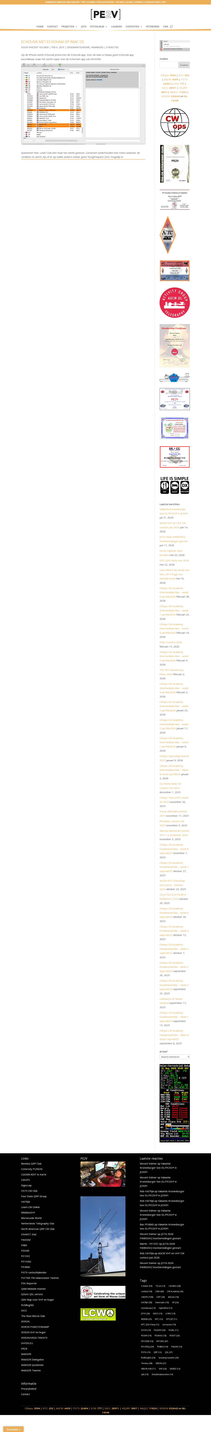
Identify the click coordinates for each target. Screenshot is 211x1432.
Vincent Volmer (39, 47)
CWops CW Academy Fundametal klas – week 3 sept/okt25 (174, 967)
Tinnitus (146, 1363)
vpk (144, 1374)
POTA (145, 1352)
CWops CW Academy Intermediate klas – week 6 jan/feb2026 (174, 628)
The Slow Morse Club (33, 1316)
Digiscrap (26, 1185)
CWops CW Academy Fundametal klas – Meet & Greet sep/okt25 (174, 1035)
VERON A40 (148, 1368)
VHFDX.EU (27, 1343)
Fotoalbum (97, 26)
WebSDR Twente (31, 1370)
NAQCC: (178, 92)
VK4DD (175, 1368)
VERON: (170, 96)
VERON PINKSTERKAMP (35, 1326)
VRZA (24, 1348)
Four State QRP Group (34, 1196)
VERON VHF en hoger (33, 1332)
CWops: (168, 75)
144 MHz (174, 1286)
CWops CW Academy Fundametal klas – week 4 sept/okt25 (174, 949)
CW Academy (175, 1291)
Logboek (116, 26)
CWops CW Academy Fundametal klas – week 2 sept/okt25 (174, 985)
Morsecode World (31, 1218)
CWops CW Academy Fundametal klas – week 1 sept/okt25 (174, 1017)
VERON (25, 1321)
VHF (162, 1368)
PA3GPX (159, 1330)
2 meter (146, 1286)
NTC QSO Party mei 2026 (174, 560)
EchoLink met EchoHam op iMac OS (52, 41)
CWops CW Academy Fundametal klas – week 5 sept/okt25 (174, 931)
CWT (160, 1297)
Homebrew (148, 1308)
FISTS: (80, 1408)
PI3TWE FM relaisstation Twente (40, 1277)
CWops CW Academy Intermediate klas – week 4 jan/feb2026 (174, 688)
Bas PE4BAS (147, 1224)
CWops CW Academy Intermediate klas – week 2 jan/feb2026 (174, 724)
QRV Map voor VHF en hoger (37, 1299)
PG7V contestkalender (34, 1272)
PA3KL (173, 1330)
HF (175, 1302)
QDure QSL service (32, 1294)
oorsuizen (169, 1324)
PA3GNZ (26, 1239)
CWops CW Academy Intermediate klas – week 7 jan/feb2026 (174, 610)
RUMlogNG (27, 1305)
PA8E (24, 1245)
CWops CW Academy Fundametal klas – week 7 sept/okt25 (174, 867)
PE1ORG (26, 1261)
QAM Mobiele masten (33, 1288)
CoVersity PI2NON (31, 1169)
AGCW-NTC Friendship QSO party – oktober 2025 (172, 885)
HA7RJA (25, 1201)
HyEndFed (165, 1308)
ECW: (178, 83)
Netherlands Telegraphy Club (37, 1223)
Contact (52, 26)
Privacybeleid (28, 1388)
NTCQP (171, 1319)
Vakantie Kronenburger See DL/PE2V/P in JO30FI (158, 1168)
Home (40, 26)
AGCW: (171, 79)
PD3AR (25, 1250)
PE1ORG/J (147, 1346)
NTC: (184, 75)
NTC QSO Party (150, 1324)
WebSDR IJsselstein (32, 1365)
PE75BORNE (152, 26)
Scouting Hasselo (169, 1357)
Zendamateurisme (78, 47)
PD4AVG (160, 1335)
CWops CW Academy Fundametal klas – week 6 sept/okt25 (174, 912)
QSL (168, 1352)
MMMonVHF (28, 1212)
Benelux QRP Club (31, 1163)
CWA (165, 26)
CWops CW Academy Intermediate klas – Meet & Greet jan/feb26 (174, 770)
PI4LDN (176, 1346)
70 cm (160, 1286)
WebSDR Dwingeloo (32, 1359)
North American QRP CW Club (38, 1228)
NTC (159, 1319)
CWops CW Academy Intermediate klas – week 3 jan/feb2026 (174, 706)
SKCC (24, 1310)
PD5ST (175, 1335)
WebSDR (26, 1354)
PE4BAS (25, 1267)
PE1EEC (25, 1256)
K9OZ (157, 1313)
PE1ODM (147, 1341)
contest (146, 1291)
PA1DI (146, 1330)
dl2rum (173, 1297)
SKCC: (169, 87)
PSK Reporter (29, 1283)
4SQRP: (129, 1408)
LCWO (170, 1313)
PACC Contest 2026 (171, 642)
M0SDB (146, 1319)
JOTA (83, 26)
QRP (158, 1352)
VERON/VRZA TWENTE (34, 1337)
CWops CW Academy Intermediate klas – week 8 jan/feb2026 (174, 592)
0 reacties (112, 47)
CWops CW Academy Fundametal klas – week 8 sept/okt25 (174, 849)
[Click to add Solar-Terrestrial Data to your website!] (175, 1141)
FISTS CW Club (29, 1190)
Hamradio (97, 47)
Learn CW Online (30, 1207)
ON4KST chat (28, 1234)
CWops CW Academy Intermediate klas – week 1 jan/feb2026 (174, 742)
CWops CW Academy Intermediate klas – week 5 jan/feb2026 (174, 656)
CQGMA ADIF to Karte (33, 1174)
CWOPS (25, 1179)
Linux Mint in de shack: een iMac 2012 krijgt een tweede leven (174, 574)
